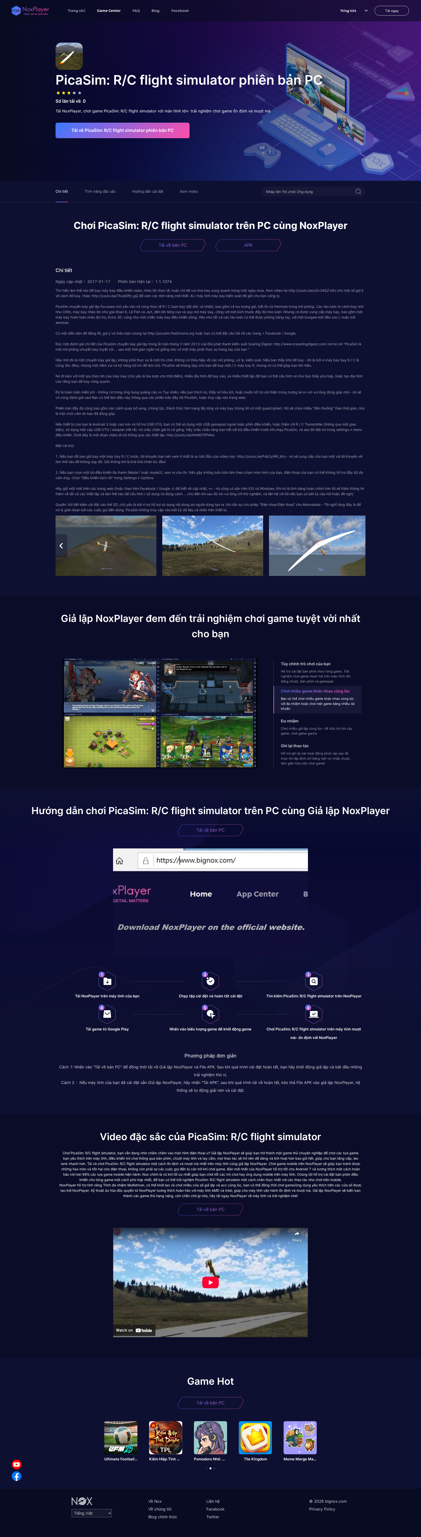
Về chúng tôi (160, 1509)
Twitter (212, 1516)
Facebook (180, 10)
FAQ (136, 10)
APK (248, 245)
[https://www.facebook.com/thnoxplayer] (16, 1476)
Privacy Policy (322, 1509)
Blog (156, 10)
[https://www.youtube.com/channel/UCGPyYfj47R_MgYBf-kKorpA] (16, 1464)
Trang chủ (76, 10)
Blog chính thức (162, 1516)
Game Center (109, 10)
